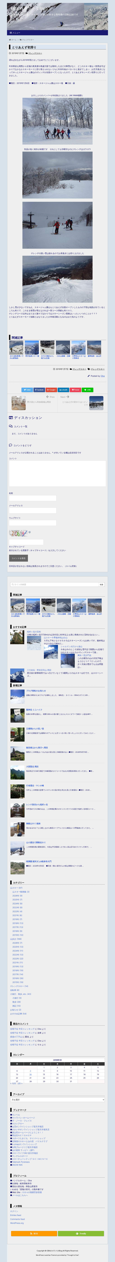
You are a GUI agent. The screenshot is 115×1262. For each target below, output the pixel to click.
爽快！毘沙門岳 (84, 655)
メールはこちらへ (20, 1195)
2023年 (17, 907)
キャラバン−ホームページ (23, 1117)
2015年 (17, 935)
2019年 (17, 919)
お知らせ (15, 1010)
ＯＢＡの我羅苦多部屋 (32, 1192)
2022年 (17, 911)
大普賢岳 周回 (32, 766)
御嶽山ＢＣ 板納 (33, 823)
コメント (13, 458)
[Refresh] (29, 531)
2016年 (17, 931)
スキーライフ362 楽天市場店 (25, 1153)
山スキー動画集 (20, 892)
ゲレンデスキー (35, 53)
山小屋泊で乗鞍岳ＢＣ (36, 842)
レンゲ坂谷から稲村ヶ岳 (37, 804)
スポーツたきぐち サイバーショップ (28, 1138)
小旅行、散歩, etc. (20, 994)
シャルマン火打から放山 (71, 646)
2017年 (17, 927)
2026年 (17, 895)
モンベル (16, 1114)
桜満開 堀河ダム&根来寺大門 (38, 861)
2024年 (17, 903)
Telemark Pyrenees (21, 1162)
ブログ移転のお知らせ (36, 690)
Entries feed (15, 1215)
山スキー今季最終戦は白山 (55, 637)
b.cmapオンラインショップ (24, 1144)
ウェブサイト (15, 518)
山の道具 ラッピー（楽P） (23, 1150)
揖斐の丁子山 (16, 1037)
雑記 (16, 1006)
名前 (11, 493)
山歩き (16, 939)
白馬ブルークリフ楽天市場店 (25, 1147)
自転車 (14, 990)
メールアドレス (16, 505)
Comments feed (17, 1219)
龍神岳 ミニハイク (34, 709)
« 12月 (13, 1083)
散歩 (16, 1002)
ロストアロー (18, 1123)
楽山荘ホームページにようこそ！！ (27, 1132)
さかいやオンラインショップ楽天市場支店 (30, 1129)
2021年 (17, 915)
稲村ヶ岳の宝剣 (34, 631)
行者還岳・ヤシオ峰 (35, 785)
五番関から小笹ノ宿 (35, 728)
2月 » (20, 1083)
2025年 (17, 899)
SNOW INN (17, 1165)
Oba (103, 376)
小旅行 (17, 998)
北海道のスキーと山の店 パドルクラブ (29, 1141)
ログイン (14, 1211)
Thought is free (72, 1255)
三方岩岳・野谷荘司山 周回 (39, 670)
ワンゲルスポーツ (20, 1156)
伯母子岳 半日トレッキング (22, 1029)
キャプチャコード (17, 546)
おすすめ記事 (18, 1013)
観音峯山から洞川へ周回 (37, 747)
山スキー (16, 888)
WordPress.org (17, 1223)
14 (31, 1074)
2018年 (17, 923)
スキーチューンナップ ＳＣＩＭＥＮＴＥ (30, 1159)
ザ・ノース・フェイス (22, 1120)
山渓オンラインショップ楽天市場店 (27, 1126)
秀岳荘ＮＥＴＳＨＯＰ (22, 1135)
